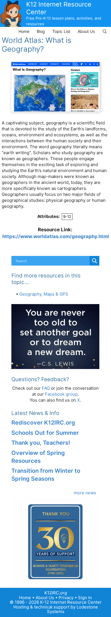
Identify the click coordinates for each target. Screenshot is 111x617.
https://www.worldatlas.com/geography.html (55, 236)
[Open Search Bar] (104, 31)
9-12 (67, 216)
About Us (86, 31)
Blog (41, 31)
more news (85, 492)
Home (23, 31)
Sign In (85, 597)
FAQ (46, 388)
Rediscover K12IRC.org (43, 422)
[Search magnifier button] (94, 261)
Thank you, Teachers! (40, 442)
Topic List (61, 31)
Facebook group (61, 394)
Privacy (66, 597)
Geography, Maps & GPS (43, 294)
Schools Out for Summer (45, 432)
